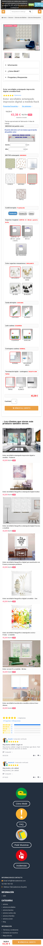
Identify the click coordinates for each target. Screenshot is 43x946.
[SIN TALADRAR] (21, 249)
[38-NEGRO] (27, 288)
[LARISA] (32, 163)
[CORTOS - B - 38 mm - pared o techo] (15, 231)
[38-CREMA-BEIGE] (27, 272)
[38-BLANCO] (15, 272)
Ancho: (7, 145)
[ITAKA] (10, 163)
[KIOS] (21, 163)
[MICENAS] (21, 178)
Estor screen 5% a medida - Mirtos (14, 669)
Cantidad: (8, 401)
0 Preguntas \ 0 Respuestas (12, 721)
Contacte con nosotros (10, 933)
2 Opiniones (17, 95)
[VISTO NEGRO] (32, 382)
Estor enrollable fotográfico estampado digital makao (21, 492)
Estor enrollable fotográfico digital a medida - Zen (20, 598)
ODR (4, 896)
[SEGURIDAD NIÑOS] (27, 357)
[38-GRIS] (15, 288)
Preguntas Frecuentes (11, 106)
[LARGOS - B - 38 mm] (27, 231)
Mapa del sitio (7, 936)
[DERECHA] (27, 334)
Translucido (13, 213)
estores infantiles (8, 916)
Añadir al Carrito (27, 942)
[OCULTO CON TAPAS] (10, 382)
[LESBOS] (10, 178)
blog (4, 922)
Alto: (6, 149)
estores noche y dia (9, 913)
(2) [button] (11, 725)
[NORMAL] (15, 357)
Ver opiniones (27, 106)
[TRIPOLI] (21, 194)
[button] (8, 752)
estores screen (8, 919)
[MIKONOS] (32, 178)
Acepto (31, 4)
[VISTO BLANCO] (21, 382)
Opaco (31, 213)
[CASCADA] (15, 311)
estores (5, 904)
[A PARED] (27, 311)
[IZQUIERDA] (15, 334)
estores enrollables (9, 907)
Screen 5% (22, 213)
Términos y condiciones (10, 930)
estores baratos (8, 910)
